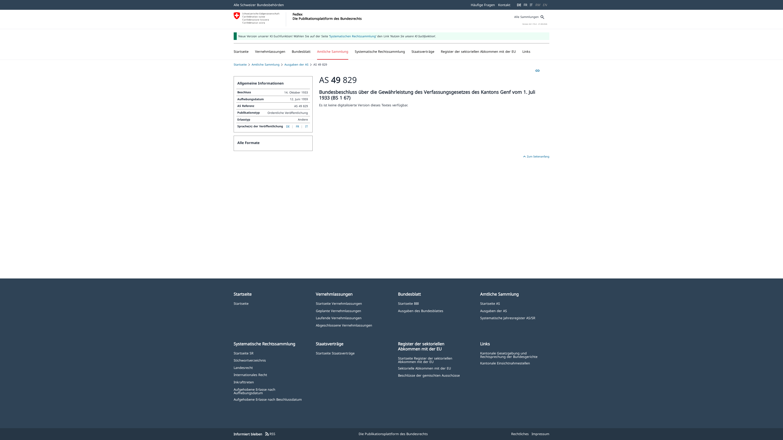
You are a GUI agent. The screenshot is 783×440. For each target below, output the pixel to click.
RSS (270, 434)
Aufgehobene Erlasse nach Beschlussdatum (268, 399)
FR (525, 5)
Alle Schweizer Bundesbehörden (259, 5)
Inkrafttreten (244, 382)
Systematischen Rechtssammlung (353, 36)
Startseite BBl (408, 303)
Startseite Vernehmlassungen (339, 303)
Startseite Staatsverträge (335, 353)
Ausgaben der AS (296, 64)
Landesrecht (243, 367)
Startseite (240, 64)
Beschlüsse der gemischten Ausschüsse (429, 375)
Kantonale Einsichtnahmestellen (505, 363)
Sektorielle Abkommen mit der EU (424, 368)
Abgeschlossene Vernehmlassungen (344, 325)
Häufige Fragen (483, 5)
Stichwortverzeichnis (250, 360)
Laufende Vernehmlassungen (339, 318)
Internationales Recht (250, 375)
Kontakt (504, 5)
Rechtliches (520, 434)
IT (531, 5)
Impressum (540, 434)
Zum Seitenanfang (535, 156)
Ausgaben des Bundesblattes (420, 311)
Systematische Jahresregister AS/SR (507, 318)
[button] (270, 51)
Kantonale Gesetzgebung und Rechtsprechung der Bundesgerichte (508, 355)
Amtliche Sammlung (266, 64)
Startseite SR (243, 353)
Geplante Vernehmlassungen (338, 311)
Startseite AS (490, 303)
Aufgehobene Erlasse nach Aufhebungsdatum (254, 391)
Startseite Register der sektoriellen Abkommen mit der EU (425, 360)
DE (519, 5)
